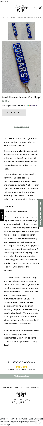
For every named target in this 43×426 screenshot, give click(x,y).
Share (2, 216)
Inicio (4, 17)
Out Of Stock (14, 113)
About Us (7, 387)
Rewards (4, 1)
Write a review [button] (21, 376)
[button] (21, 105)
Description (21, 127)
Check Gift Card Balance (26, 387)
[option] (15, 31)
